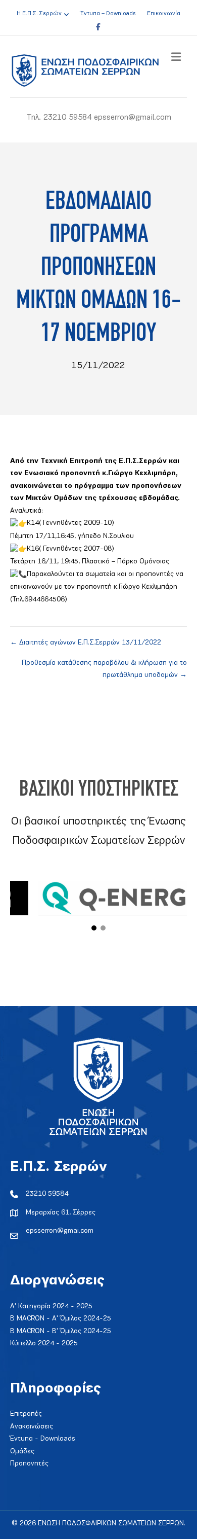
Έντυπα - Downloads (42, 1439)
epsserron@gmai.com (59, 1231)
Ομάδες (22, 1451)
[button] (93, 927)
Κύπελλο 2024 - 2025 (44, 1343)
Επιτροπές (26, 1414)
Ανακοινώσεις (31, 1426)
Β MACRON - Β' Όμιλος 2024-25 (60, 1331)
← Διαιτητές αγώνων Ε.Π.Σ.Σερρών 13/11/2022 (85, 643)
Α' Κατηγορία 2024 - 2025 (51, 1306)
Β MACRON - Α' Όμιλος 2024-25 (60, 1318)
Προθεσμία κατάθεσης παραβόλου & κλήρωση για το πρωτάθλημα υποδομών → (104, 669)
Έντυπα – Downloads (107, 14)
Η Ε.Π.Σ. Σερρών (39, 14)
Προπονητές (29, 1464)
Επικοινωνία (163, 14)
